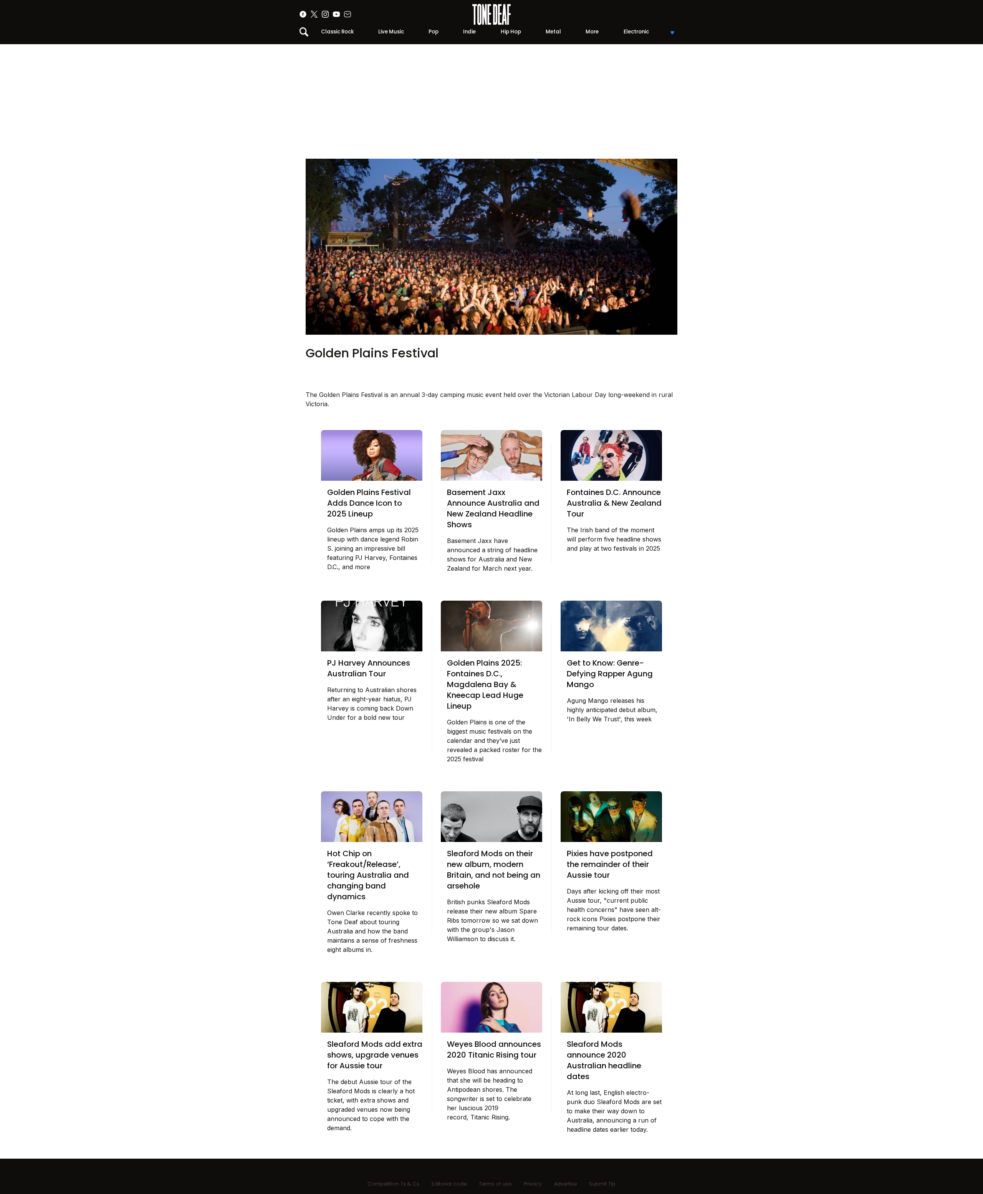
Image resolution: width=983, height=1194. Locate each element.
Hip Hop (511, 31)
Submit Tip (602, 1183)
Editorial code (449, 1183)
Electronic (636, 31)
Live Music (391, 31)
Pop (434, 31)
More (592, 31)
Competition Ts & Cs (393, 1183)
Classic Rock (337, 31)
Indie (469, 31)
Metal (553, 31)
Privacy (533, 1183)
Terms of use (495, 1183)
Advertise (565, 1183)
